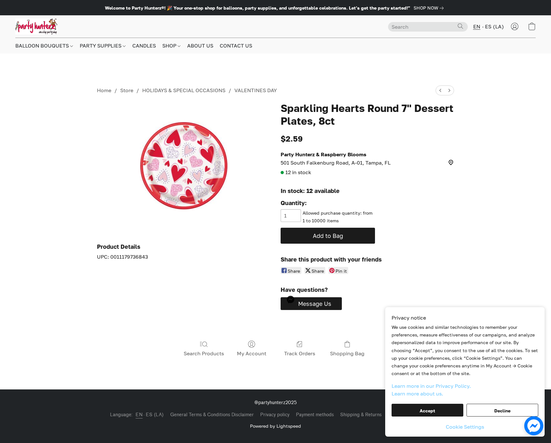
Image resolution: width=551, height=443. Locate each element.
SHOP (170, 45)
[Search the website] (460, 26)
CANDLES (144, 45)
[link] (430, 8)
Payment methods (315, 414)
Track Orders (299, 353)
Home (104, 90)
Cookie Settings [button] (465, 427)
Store (126, 90)
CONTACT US (236, 45)
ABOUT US (200, 45)
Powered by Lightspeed (275, 426)
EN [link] (139, 414)
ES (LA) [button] (494, 26)
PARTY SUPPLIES (101, 45)
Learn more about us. (417, 393)
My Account (251, 353)
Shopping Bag (347, 353)
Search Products (204, 353)
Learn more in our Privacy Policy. (431, 386)
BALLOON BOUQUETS (42, 45)
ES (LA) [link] (155, 414)
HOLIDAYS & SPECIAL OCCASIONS (183, 90)
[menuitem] (440, 90)
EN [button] (477, 26)
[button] (36, 26)
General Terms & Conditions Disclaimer (212, 414)
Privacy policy (275, 414)
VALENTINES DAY (255, 90)
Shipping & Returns (361, 414)
